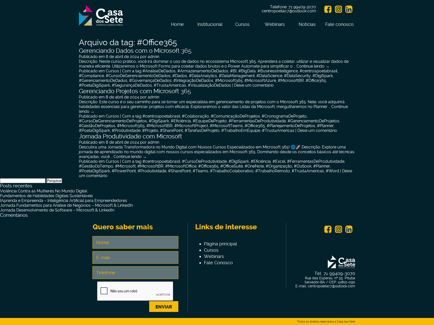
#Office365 (316, 80)
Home (177, 24)
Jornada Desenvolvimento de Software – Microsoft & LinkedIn (57, 210)
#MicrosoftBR (291, 80)
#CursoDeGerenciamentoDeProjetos (113, 121)
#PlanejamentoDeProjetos (291, 125)
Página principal (220, 243)
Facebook (327, 9)
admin (153, 56)
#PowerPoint (124, 171)
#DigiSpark (322, 75)
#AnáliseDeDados (159, 71)
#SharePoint (171, 130)
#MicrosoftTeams (226, 125)
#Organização (279, 166)
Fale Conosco (218, 262)
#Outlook (302, 166)
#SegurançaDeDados (132, 85)
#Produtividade (126, 130)
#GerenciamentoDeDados (103, 80)
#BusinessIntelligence (277, 71)
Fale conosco (339, 24)
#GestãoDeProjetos (97, 125)
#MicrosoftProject (191, 125)
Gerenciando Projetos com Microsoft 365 (135, 91)
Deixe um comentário (254, 85)
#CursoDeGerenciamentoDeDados (138, 75)
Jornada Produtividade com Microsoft (130, 136)
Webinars (275, 24)
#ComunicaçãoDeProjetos (235, 116)
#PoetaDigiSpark (94, 85)
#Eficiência (181, 121)
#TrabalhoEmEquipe (240, 130)
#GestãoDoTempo (96, 166)
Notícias (307, 24)
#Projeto (150, 130)
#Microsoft (125, 166)
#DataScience (269, 75)
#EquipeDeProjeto (210, 121)
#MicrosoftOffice (180, 166)
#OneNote (254, 166)
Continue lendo (313, 66)
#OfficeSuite (231, 166)
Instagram (338, 9)
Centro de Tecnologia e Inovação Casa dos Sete (101, 18)
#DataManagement (237, 75)
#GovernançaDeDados (150, 80)
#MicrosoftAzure (260, 80)
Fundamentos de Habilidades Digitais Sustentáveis (46, 195)
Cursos (242, 24)
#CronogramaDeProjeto (284, 116)
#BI (233, 71)
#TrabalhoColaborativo (231, 171)
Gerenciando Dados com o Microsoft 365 (135, 50)
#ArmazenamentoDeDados (202, 71)
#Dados (179, 75)
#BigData (247, 71)
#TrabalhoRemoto (272, 171)
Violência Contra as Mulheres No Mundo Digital (43, 191)
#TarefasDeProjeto (202, 130)
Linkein (349, 9)
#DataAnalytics (203, 75)
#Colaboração (195, 116)
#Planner (325, 125)
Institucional (210, 24)
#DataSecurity (297, 75)
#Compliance (91, 75)
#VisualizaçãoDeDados (209, 85)
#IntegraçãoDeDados (193, 80)
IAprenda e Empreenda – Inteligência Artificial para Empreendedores (63, 200)
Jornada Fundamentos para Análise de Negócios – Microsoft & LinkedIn (66, 205)
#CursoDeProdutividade (204, 161)
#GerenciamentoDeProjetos (313, 121)
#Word (332, 171)
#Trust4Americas (170, 85)
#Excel (279, 161)
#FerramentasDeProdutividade (257, 121)
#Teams (200, 171)
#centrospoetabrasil (318, 71)
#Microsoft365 (229, 80)
